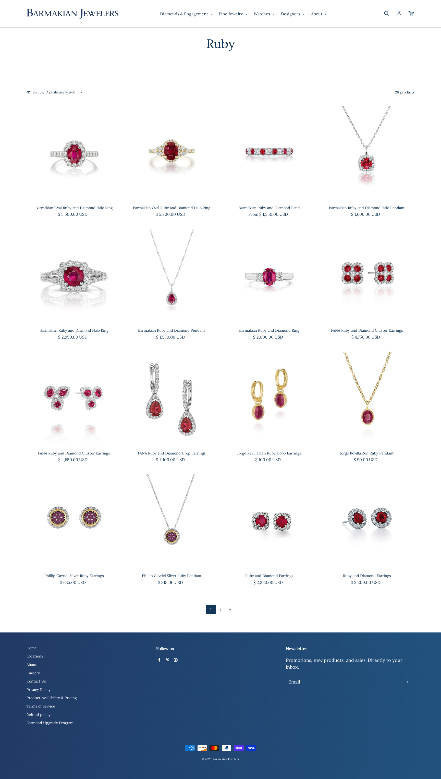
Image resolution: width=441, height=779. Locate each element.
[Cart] (411, 13)
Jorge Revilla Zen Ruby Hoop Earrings (269, 453)
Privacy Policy (39, 689)
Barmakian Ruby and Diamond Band (269, 208)
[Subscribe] (405, 682)
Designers (291, 13)
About (317, 13)
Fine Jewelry (231, 13)
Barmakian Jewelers (226, 759)
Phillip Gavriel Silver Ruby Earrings (74, 575)
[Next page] (230, 609)
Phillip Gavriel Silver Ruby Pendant (172, 575)
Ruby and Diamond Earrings (269, 575)
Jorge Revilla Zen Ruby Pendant (367, 453)
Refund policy (39, 714)
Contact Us (36, 681)
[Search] (386, 13)
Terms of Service (41, 706)
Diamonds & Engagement (184, 13)
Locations (35, 656)
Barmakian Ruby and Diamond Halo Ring (74, 330)
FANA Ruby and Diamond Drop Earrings (172, 453)
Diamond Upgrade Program (50, 723)
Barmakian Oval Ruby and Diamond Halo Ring (74, 208)
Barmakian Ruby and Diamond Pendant (171, 330)
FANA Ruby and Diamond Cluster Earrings (367, 330)
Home (32, 648)
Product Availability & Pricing (52, 698)
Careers (33, 673)
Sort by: (38, 92)
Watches (262, 13)
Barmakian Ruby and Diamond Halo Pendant (367, 208)
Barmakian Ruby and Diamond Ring (269, 330)
